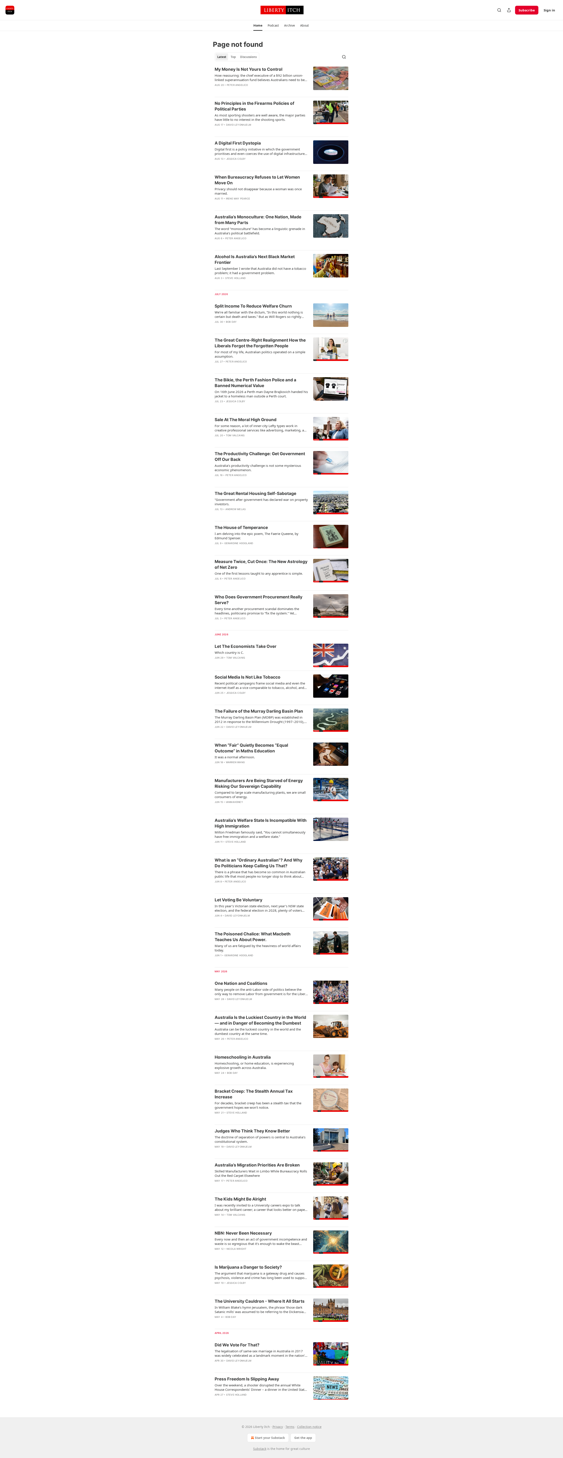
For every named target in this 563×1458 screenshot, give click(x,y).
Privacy (277, 1427)
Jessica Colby (236, 158)
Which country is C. (229, 652)
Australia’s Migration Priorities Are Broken (257, 1165)
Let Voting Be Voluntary (238, 899)
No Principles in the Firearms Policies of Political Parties (254, 106)
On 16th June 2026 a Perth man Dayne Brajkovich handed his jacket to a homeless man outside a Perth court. (261, 393)
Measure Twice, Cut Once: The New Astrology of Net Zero (261, 564)
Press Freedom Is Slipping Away (247, 1379)
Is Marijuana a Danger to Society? (248, 1267)
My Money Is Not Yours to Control (248, 69)
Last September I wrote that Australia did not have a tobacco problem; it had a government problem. (260, 270)
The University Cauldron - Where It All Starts (260, 1301)
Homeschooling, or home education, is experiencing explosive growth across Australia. (254, 1065)
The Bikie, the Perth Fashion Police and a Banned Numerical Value (255, 382)
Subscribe (527, 10)
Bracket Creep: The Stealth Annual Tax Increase (254, 1094)
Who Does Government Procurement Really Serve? (258, 599)
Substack (259, 1449)
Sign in (549, 10)
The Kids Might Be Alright (240, 1199)
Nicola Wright (237, 1248)
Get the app (303, 1438)
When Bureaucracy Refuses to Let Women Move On (257, 180)
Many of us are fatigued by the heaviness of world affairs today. (258, 948)
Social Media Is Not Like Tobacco (247, 677)
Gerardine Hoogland (238, 543)
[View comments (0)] (247, 283)
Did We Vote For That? (237, 1345)
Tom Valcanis (235, 435)
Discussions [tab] (248, 57)
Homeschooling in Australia (243, 1057)
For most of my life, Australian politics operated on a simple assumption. (260, 354)
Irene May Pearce (238, 198)
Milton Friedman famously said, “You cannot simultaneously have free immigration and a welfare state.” (260, 834)
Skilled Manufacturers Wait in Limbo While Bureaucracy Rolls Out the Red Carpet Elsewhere (261, 1173)
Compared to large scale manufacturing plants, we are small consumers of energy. (260, 794)
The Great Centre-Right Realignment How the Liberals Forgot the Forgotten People (260, 343)
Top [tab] (233, 57)
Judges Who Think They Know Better (252, 1131)
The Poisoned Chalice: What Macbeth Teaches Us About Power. (253, 936)
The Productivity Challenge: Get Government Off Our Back (260, 456)
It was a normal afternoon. (235, 757)
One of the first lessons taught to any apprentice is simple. (259, 573)
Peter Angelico (237, 85)
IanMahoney (234, 802)
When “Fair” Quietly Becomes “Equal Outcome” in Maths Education (251, 748)
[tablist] (237, 57)
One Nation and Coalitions (241, 983)
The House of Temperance (241, 527)
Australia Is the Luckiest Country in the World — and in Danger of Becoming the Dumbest (260, 1020)
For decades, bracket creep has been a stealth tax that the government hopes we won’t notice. (258, 1105)
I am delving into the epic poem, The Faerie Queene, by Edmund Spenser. (256, 535)
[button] (258, 25)
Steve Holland (235, 278)
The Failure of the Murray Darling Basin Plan (259, 711)
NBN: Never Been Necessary (243, 1233)
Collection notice (309, 1427)
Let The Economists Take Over (245, 646)
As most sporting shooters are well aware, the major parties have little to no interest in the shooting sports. (260, 117)
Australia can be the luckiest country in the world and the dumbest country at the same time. (258, 1031)
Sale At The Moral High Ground (245, 419)
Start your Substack (270, 1438)
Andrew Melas (235, 509)
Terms (289, 1427)
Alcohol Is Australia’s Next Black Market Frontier (255, 259)
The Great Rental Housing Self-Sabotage (255, 493)
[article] (281, 80)
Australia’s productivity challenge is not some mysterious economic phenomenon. (258, 467)
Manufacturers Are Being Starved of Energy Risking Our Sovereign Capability (259, 783)
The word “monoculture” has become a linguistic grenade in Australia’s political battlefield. (260, 230)
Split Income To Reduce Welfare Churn (253, 306)
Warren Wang (235, 762)
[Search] (499, 10)
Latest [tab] (221, 57)
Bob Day (231, 321)
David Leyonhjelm (238, 124)
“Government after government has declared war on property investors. (261, 501)
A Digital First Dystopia (238, 143)
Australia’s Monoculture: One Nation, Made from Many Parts (258, 219)
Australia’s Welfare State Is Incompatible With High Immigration (261, 823)
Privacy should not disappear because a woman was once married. (258, 191)
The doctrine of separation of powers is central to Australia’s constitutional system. (260, 1139)
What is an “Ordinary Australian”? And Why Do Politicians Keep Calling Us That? (258, 863)
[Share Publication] (509, 10)
